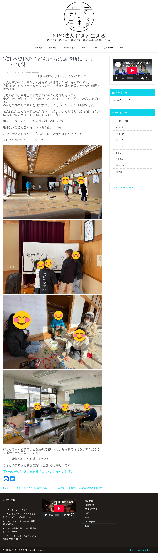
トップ (119, 152)
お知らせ (120, 133)
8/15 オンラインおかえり (18, 509)
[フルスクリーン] (147, 78)
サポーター (108, 47)
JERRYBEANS (122, 121)
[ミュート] (142, 78)
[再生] (116, 78)
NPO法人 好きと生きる (79, 36)
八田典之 (120, 159)
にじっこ (120, 140)
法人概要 (38, 47)
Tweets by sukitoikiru (123, 187)
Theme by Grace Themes (142, 550)
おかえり (120, 127)
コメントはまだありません (29, 72)
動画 (95, 47)
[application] (132, 70)
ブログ (84, 47)
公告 (121, 47)
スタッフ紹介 (69, 47)
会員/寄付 (53, 47)
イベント (120, 146)
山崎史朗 (120, 165)
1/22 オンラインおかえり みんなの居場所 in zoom (79, 488)
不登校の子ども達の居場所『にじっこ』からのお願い (38, 471)
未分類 (119, 171)
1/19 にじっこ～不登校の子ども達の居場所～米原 (25, 488)
